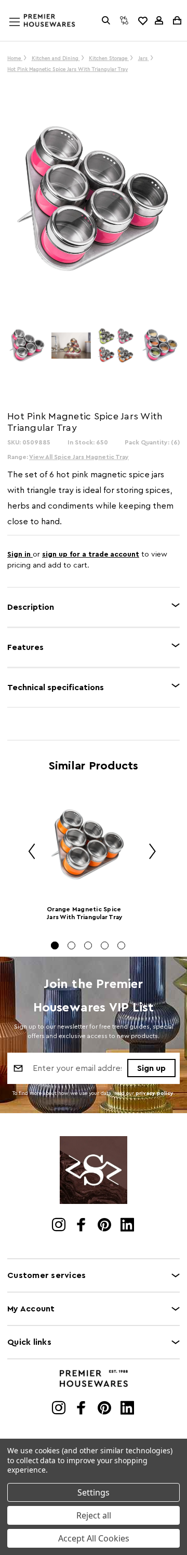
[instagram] (59, 1226)
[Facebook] (82, 1226)
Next (148, 853)
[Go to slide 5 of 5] (121, 945)
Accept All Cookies (93, 1538)
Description (30, 607)
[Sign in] (159, 20)
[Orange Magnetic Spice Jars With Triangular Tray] (88, 845)
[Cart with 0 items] (176, 20)
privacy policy (154, 1093)
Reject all (93, 1515)
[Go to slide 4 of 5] (105, 945)
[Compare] (124, 20)
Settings (93, 1492)
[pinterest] (105, 1226)
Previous (28, 853)
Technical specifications (55, 687)
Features (25, 647)
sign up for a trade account (90, 554)
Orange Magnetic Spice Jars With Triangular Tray (85, 913)
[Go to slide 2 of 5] (71, 945)
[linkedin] (128, 1226)
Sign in (20, 554)
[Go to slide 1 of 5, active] (55, 945)
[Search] (106, 20)
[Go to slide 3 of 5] (88, 945)
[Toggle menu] (24, 31)
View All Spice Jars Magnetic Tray (79, 457)
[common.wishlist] (142, 20)
